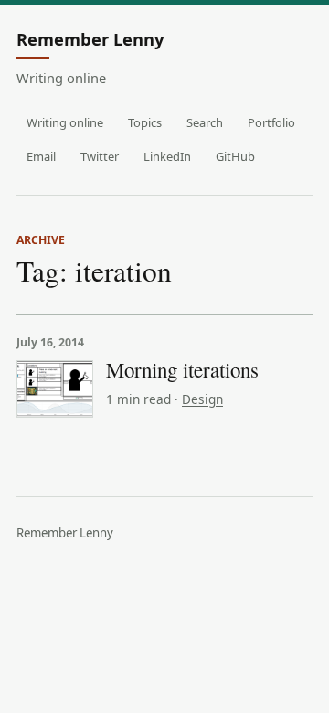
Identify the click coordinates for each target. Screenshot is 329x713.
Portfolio (271, 122)
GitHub (235, 156)
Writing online (65, 122)
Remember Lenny (90, 40)
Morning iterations (182, 369)
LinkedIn (167, 156)
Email (41, 156)
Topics (145, 122)
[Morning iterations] (54, 389)
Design (202, 399)
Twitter (99, 156)
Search (204, 122)
